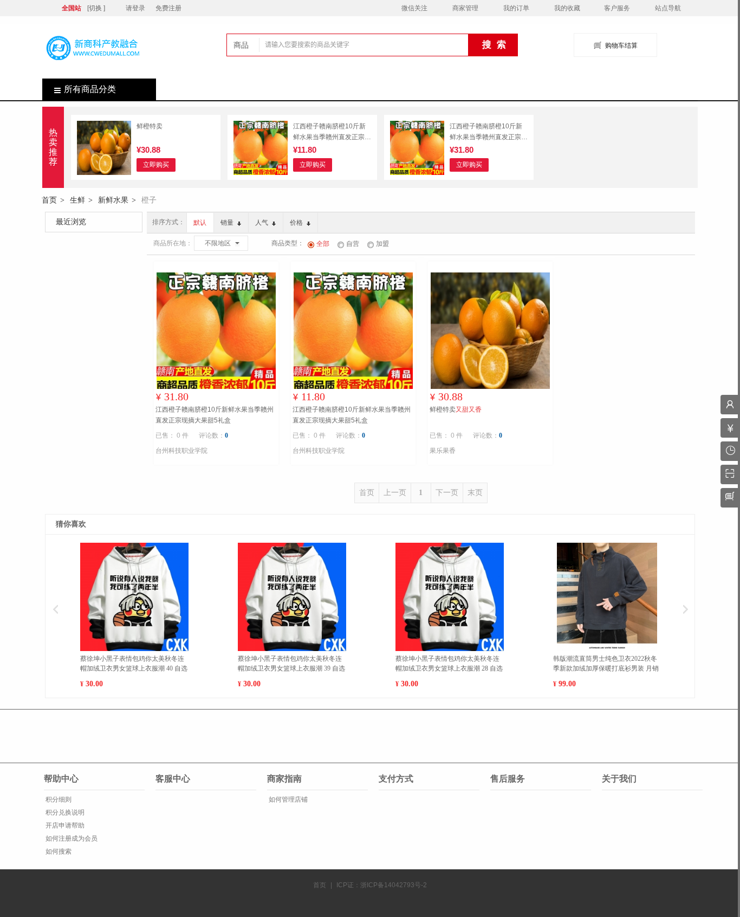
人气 (262, 222)
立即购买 (156, 164)
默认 (199, 222)
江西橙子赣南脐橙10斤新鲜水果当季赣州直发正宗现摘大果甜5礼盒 (332, 132)
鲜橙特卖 (150, 126)
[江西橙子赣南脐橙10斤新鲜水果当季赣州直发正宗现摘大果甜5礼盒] (260, 149)
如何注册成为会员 (71, 838)
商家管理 (465, 8)
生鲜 (77, 200)
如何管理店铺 (287, 799)
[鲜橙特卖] (104, 149)
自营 (352, 244)
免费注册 (168, 8)
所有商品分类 (90, 89)
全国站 (71, 8)
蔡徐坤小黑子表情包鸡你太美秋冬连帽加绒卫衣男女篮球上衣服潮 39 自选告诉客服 (291, 664)
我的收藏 (567, 8)
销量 (227, 222)
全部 (322, 244)
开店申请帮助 (64, 825)
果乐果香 (443, 450)
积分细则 (58, 799)
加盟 (382, 244)
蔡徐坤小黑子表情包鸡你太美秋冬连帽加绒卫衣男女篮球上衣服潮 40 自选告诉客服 (133, 664)
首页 (49, 200)
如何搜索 (58, 851)
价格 (297, 222)
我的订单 (516, 8)
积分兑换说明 (64, 812)
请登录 (135, 8)
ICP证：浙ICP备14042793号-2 (381, 885)
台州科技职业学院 (181, 450)
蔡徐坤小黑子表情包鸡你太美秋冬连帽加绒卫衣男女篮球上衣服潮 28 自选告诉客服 (449, 664)
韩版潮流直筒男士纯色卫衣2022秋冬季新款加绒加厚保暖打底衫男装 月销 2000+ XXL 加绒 (606, 664)
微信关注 (414, 8)
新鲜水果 (113, 200)
